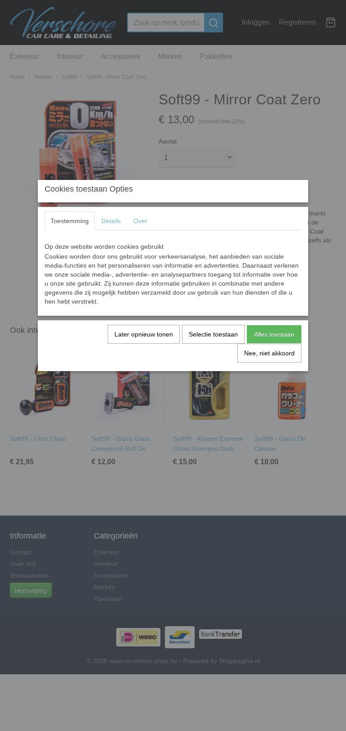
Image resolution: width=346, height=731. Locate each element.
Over (140, 220)
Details (111, 220)
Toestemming (69, 220)
